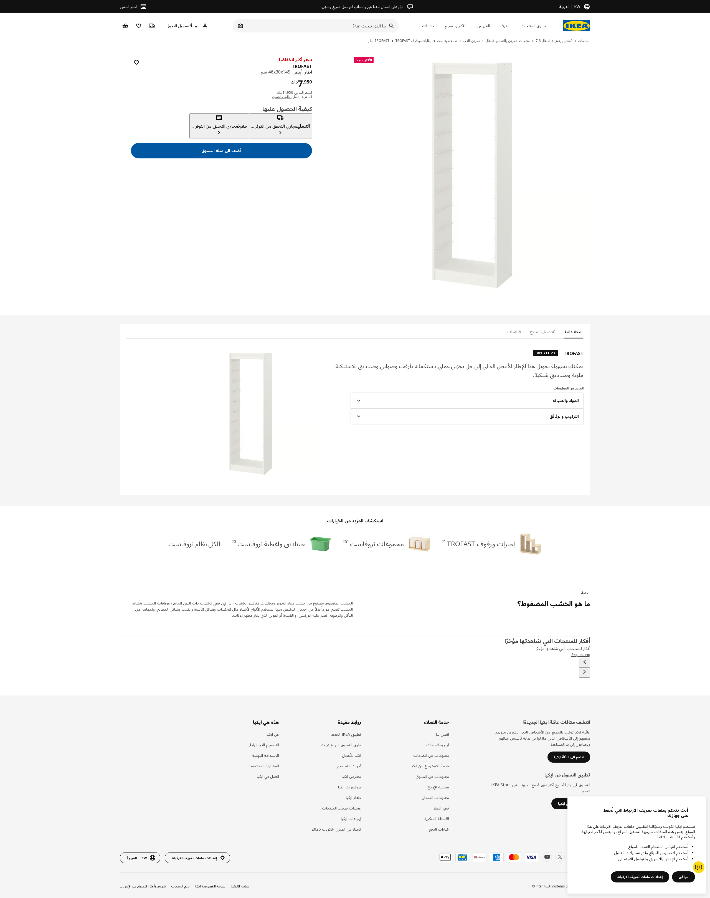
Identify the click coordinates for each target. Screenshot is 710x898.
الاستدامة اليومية (265, 755)
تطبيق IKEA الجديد (346, 734)
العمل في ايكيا (268, 776)
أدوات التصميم (349, 765)
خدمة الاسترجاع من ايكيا (430, 765)
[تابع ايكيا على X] (560, 857)
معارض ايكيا (351, 776)
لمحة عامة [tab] (573, 331)
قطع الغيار (441, 808)
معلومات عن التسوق (432, 776)
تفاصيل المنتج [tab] (543, 331)
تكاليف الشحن (281, 97)
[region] (472, 175)
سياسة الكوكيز (240, 886)
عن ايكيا (273, 734)
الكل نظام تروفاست (194, 543)
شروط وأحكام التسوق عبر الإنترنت (143, 886)
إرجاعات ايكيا (351, 818)
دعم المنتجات (180, 886)
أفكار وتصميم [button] (455, 25)
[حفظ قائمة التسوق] (136, 62)
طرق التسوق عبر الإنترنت (341, 744)
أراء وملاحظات (437, 744)
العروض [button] (483, 25)
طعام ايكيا (353, 797)
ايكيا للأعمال (351, 755)
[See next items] (584, 673)
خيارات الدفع (439, 829)
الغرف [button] (504, 25)
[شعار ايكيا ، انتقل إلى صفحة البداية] (576, 25)
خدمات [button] (428, 25)
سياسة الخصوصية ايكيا (210, 886)
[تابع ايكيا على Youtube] (547, 857)
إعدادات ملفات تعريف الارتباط (640, 876)
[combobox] (322, 25)
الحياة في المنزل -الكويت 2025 (336, 829)
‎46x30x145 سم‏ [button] (275, 72)
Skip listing (580, 654)
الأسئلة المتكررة (436, 818)
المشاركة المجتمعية (263, 765)
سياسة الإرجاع (438, 787)
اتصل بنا (442, 734)
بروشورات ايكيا (349, 787)
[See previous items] (584, 663)
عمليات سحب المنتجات (341, 808)
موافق (683, 876)
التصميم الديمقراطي (263, 744)
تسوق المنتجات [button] (533, 25)
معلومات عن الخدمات (431, 755)
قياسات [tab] (514, 331)
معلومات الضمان (435, 797)
